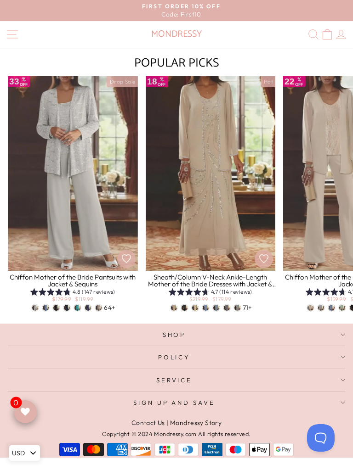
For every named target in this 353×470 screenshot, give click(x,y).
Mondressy (176, 34)
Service (174, 380)
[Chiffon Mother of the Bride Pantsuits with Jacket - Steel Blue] (331, 307)
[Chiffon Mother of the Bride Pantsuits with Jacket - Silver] (321, 307)
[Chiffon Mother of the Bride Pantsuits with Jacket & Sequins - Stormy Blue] (88, 307)
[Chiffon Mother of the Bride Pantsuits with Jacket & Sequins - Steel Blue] (45, 307)
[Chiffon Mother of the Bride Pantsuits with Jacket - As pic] (310, 307)
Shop (174, 334)
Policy (174, 357)
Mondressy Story (196, 423)
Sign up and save (174, 402)
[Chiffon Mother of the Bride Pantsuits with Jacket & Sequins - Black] (56, 307)
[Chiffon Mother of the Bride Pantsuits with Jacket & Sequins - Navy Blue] (66, 307)
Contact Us (148, 423)
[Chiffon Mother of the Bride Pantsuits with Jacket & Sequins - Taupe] (98, 307)
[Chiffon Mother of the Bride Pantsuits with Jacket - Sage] (342, 307)
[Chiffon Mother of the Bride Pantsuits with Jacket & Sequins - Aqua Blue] (77, 307)
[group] (72, 293)
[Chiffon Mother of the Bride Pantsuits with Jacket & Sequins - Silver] (35, 307)
